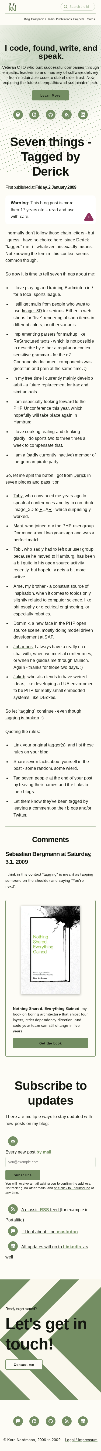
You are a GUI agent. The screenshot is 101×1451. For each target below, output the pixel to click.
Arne (18, 586)
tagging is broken (22, 718)
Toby (18, 496)
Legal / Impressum (81, 1440)
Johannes (23, 646)
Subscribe (23, 1175)
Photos (90, 19)
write (69, 47)
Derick (82, 240)
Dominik (21, 623)
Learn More (50, 95)
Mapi (18, 526)
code (19, 47)
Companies (38, 19)
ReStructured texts (31, 341)
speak (50, 56)
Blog (27, 19)
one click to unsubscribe (72, 1188)
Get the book (50, 1043)
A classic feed (40, 1209)
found (44, 47)
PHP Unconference (32, 408)
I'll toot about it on (50, 1231)
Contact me (24, 1365)
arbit (17, 385)
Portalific (14, 1220)
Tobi (17, 549)
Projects (78, 19)
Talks (51, 19)
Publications (64, 19)
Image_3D (32, 311)
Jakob (19, 676)
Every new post (28, 1152)
